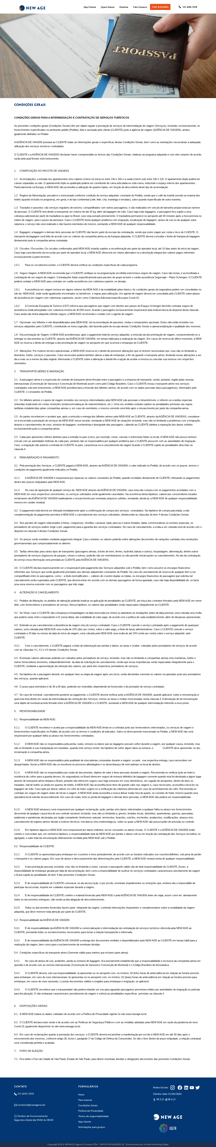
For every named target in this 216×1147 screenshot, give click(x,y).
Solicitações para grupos (91, 1126)
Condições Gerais (88, 1105)
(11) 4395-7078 (189, 7)
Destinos (123, 7)
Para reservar (85, 1099)
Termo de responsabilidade (93, 1116)
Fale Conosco (140, 7)
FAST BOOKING (160, 7)
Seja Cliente (90, 7)
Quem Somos (107, 7)
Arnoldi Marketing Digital (156, 1144)
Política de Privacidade (90, 1110)
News (81, 1094)
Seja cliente (84, 1121)
